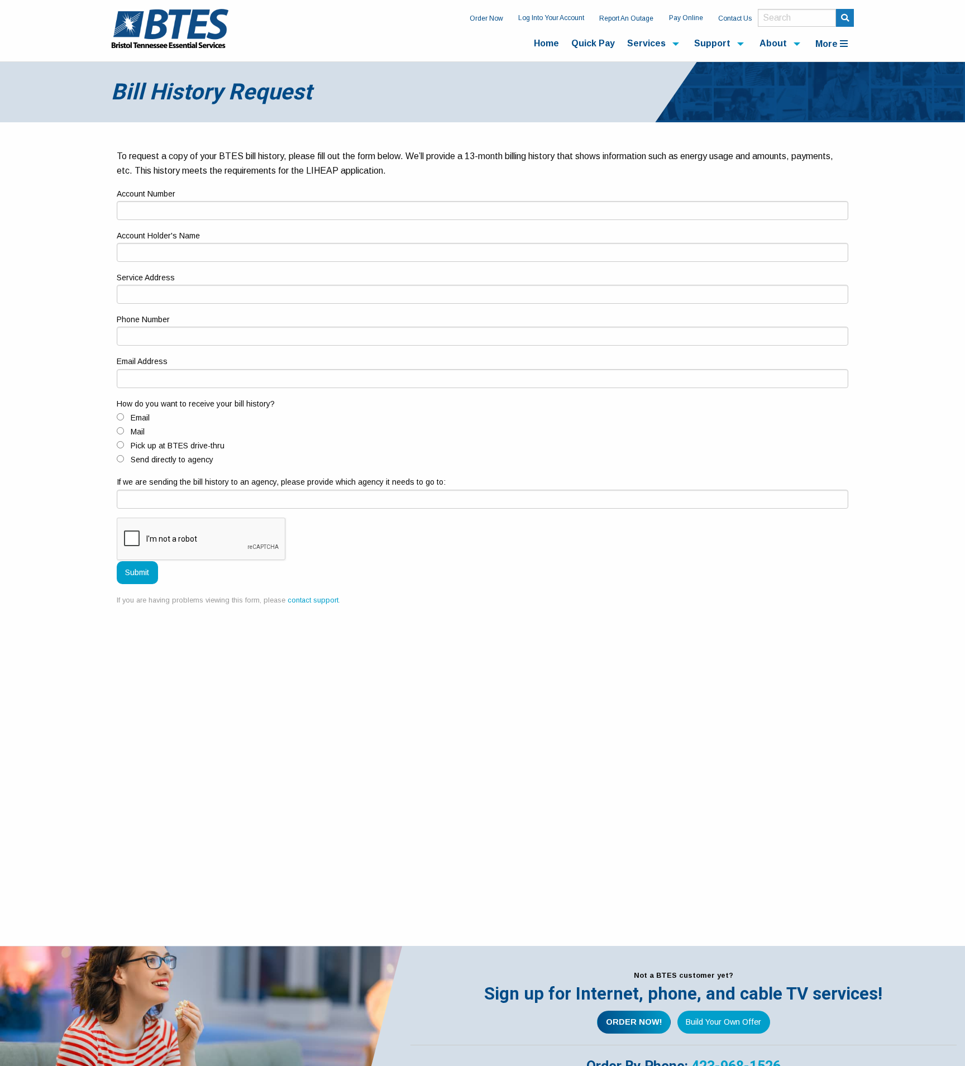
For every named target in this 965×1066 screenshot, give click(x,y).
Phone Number (143, 319)
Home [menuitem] (546, 43)
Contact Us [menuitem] (735, 18)
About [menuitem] (773, 43)
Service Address (146, 277)
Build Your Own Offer (723, 1021)
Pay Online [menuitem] (686, 18)
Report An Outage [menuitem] (626, 18)
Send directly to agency (172, 459)
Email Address (142, 361)
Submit (137, 572)
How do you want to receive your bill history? (196, 403)
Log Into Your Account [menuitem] (551, 18)
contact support (313, 600)
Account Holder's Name (158, 235)
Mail (138, 431)
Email (140, 417)
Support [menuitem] (712, 43)
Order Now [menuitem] (486, 18)
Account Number (146, 193)
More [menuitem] (827, 44)
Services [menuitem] (646, 43)
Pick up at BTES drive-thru (177, 445)
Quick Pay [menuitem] (593, 43)
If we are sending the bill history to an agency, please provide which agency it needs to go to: (281, 481)
